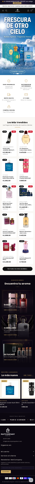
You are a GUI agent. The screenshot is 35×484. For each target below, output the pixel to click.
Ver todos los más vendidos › (17, 269)
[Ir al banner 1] (13, 73)
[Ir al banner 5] (21, 73)
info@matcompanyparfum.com (12, 441)
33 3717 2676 (6, 438)
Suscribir (5, 471)
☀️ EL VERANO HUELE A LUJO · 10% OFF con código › (17, 2)
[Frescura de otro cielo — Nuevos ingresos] (17, 44)
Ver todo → (29, 375)
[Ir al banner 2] (15, 73)
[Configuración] (28, 10)
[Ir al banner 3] (17, 73)
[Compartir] (6, 10)
